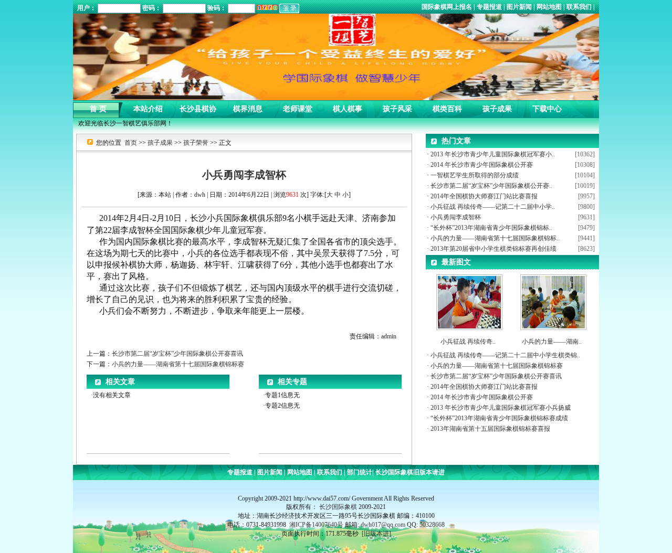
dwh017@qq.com (383, 524)
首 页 (98, 106)
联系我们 (579, 6)
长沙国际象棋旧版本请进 (409, 472)
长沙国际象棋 (338, 507)
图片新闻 (519, 6)
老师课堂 (297, 106)
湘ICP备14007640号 (316, 524)
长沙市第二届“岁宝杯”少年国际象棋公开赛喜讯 (177, 353)
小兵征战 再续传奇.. (468, 341)
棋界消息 (247, 106)
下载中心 (547, 106)
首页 (130, 142)
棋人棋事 (347, 106)
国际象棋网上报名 (448, 6)
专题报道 (489, 6)
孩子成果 (497, 106)
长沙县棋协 (198, 106)
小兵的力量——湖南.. (552, 341)
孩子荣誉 (195, 142)
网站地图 (549, 6)
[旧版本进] (376, 533)
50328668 (432, 524)
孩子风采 (397, 106)
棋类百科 (447, 106)
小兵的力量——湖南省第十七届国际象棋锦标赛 (178, 364)
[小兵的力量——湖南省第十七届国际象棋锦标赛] (553, 300)
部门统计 (358, 472)
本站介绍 (148, 106)
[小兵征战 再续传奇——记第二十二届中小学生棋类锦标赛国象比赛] (469, 300)
